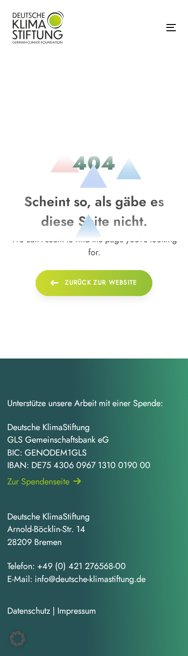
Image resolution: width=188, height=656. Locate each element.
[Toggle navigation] (148, 27)
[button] (17, 638)
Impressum (76, 611)
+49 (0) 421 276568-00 (81, 566)
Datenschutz (28, 611)
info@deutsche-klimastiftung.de (90, 579)
